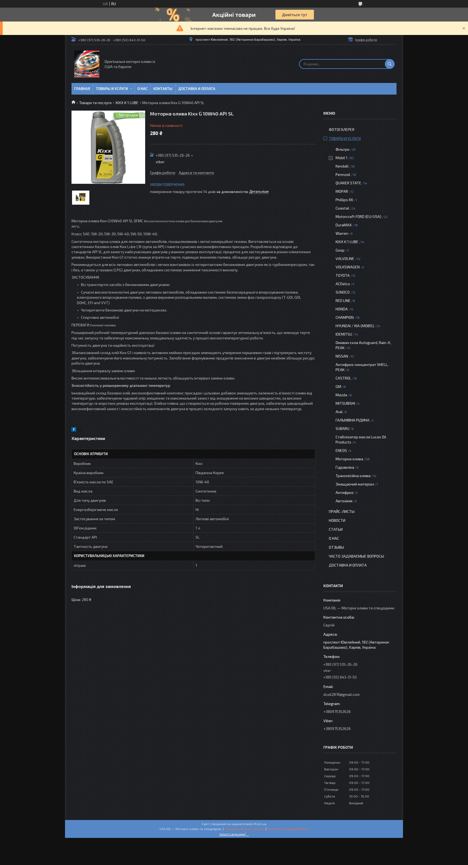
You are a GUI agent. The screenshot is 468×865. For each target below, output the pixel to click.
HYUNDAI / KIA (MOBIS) (355, 325)
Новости (337, 520)
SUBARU (342, 428)
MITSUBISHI (345, 403)
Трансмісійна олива (353, 475)
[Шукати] (390, 64)
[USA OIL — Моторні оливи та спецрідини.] (86, 64)
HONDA (342, 309)
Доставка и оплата (196, 88)
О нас (142, 88)
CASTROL (343, 378)
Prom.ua (260, 824)
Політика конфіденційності (288, 829)
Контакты (163, 88)
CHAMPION (345, 317)
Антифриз (344, 492)
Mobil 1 (341, 157)
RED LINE (343, 300)
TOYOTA (343, 275)
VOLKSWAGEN (348, 267)
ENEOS (341, 450)
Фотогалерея (341, 129)
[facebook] (74, 430)
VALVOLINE (345, 258)
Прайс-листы (342, 511)
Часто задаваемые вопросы (356, 556)
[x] (79, 430)
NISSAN (342, 356)
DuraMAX (344, 225)
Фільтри (342, 149)
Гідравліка (345, 467)
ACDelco (343, 283)
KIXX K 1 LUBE (127, 102)
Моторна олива (349, 458)
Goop (340, 250)
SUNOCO (343, 292)
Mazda (341, 395)
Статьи (336, 529)
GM (338, 386)
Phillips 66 (344, 199)
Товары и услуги (112, 88)
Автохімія (344, 501)
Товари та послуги (95, 102)
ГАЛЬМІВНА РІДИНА (352, 420)
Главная (82, 88)
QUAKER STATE (348, 183)
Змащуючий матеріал (355, 484)
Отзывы (336, 547)
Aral (339, 411)
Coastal (342, 208)
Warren (342, 233)
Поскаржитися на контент (245, 829)
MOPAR (342, 191)
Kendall (342, 166)
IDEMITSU (344, 334)
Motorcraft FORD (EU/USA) (358, 216)
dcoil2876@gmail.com (341, 694)
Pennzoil (343, 174)
